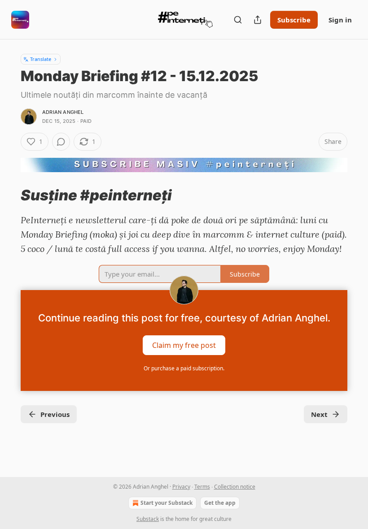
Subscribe (294, 19)
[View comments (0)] (61, 142)
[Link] (8, 195)
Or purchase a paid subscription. (184, 368)
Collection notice (234, 486)
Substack (147, 519)
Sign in (340, 19)
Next (319, 414)
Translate (40, 59)
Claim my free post (184, 345)
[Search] (238, 20)
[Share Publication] (258, 20)
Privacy (181, 486)
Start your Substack (166, 503)
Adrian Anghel (63, 112)
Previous (55, 414)
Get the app (220, 503)
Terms (202, 486)
